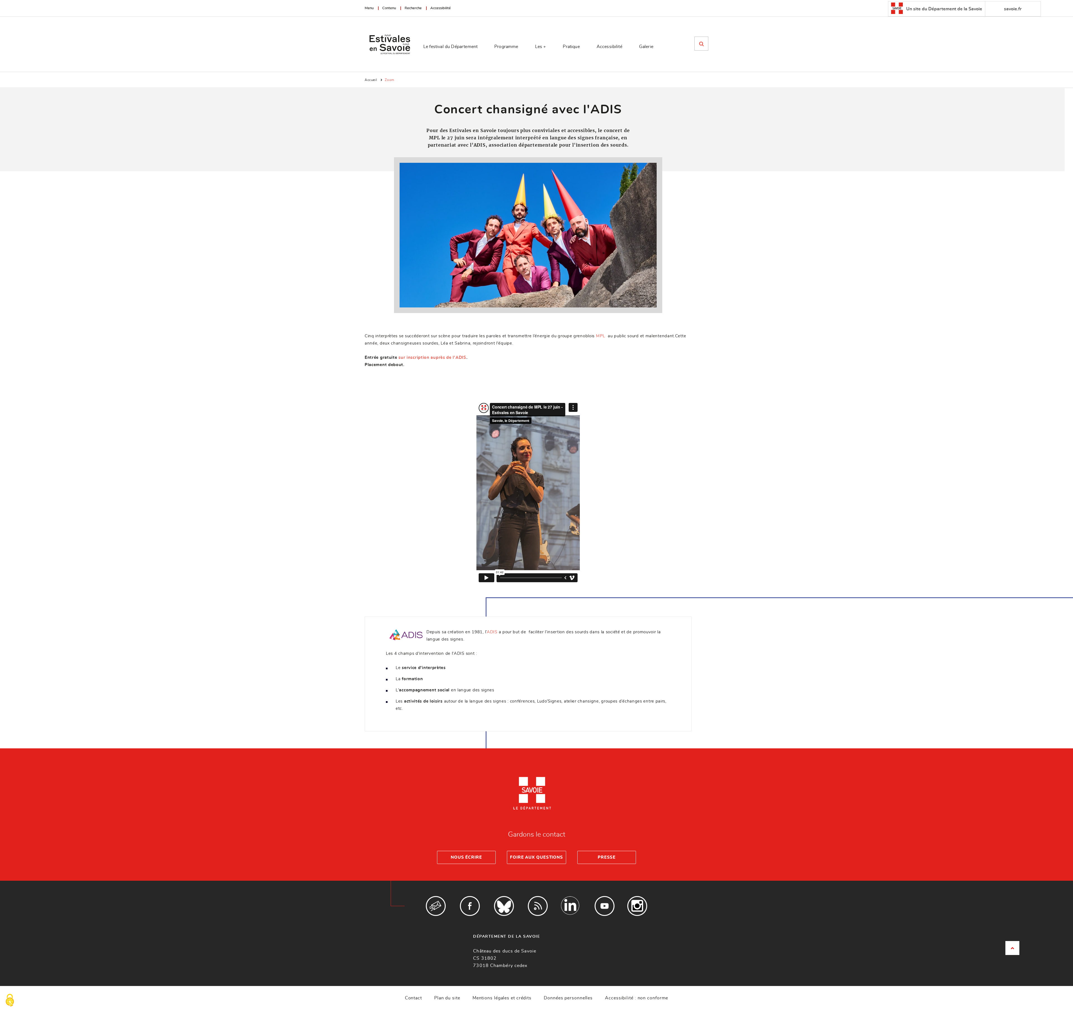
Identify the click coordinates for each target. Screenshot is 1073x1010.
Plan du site (447, 998)
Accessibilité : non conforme (636, 998)
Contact (413, 998)
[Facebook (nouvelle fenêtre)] (470, 906)
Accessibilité (440, 8)
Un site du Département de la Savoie (943, 9)
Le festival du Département (450, 46)
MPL (601, 336)
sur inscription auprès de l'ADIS (432, 357)
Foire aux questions (536, 857)
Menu (369, 8)
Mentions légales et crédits (502, 998)
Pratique (571, 46)
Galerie (646, 46)
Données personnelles (568, 998)
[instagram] (637, 906)
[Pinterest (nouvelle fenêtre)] (570, 906)
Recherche (413, 8)
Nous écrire (466, 857)
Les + (540, 46)
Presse (607, 857)
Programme (506, 46)
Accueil (371, 80)
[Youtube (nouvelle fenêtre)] (604, 906)
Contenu (389, 8)
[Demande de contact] (436, 906)
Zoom (389, 80)
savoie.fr (1013, 9)
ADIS (492, 632)
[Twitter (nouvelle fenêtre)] (504, 906)
